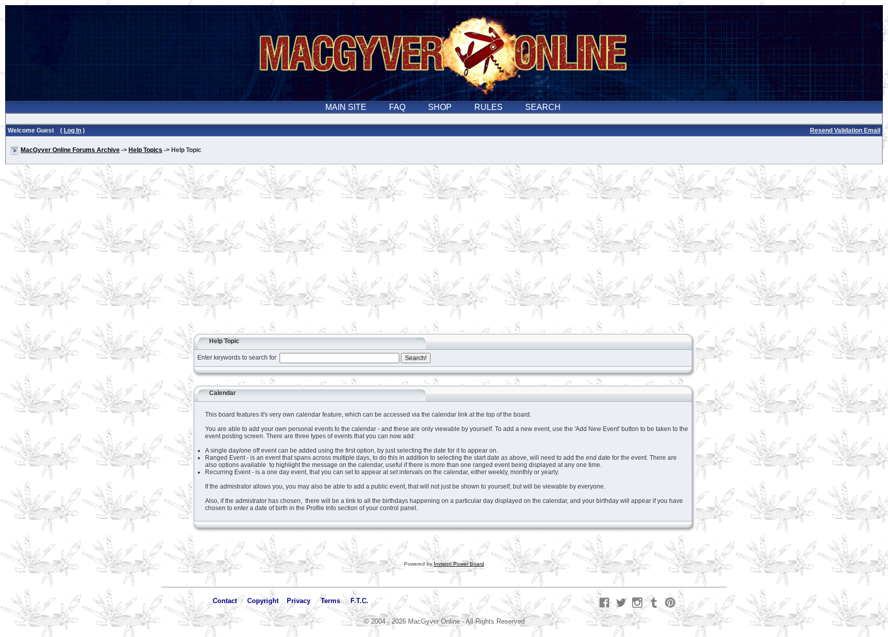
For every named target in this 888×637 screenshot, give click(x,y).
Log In (72, 130)
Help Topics (145, 150)
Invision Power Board (459, 564)
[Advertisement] (444, 254)
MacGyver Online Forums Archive (70, 150)
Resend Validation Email (845, 130)
